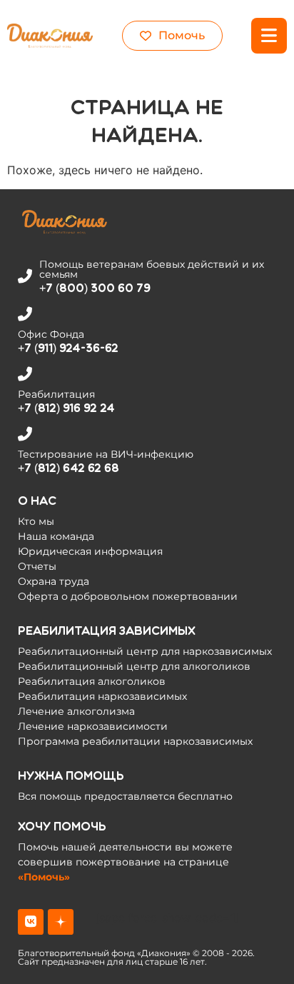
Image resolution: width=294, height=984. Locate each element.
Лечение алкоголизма (76, 711)
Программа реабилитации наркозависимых (135, 741)
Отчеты (37, 566)
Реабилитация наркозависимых (102, 696)
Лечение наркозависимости (93, 726)
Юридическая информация (90, 551)
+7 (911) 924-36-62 (68, 348)
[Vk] (31, 922)
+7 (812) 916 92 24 (66, 408)
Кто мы (36, 521)
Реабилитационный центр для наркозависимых (145, 651)
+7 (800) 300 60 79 (95, 288)
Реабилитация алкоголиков (92, 681)
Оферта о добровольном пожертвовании (128, 596)
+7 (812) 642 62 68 (68, 468)
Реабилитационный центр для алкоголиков (134, 666)
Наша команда (56, 536)
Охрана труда (53, 581)
